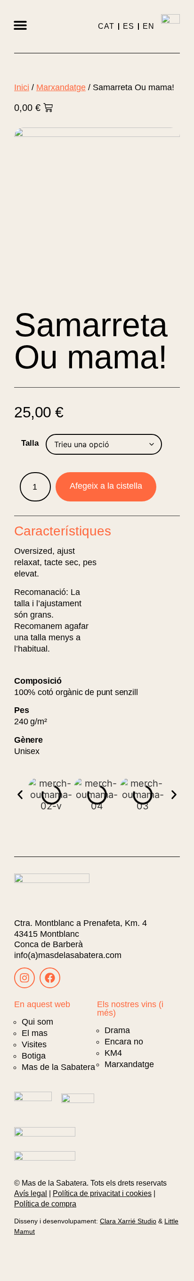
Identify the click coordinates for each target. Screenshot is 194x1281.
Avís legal (30, 1193)
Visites (34, 1044)
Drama (117, 1030)
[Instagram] (24, 977)
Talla (30, 443)
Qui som (37, 1021)
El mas (35, 1033)
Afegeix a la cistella (106, 486)
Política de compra (45, 1204)
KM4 (113, 1053)
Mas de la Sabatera (58, 1067)
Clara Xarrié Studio (128, 1221)
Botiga (34, 1055)
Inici (21, 87)
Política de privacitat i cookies (102, 1193)
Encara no (124, 1041)
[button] (20, 24)
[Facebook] (50, 977)
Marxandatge (61, 87)
